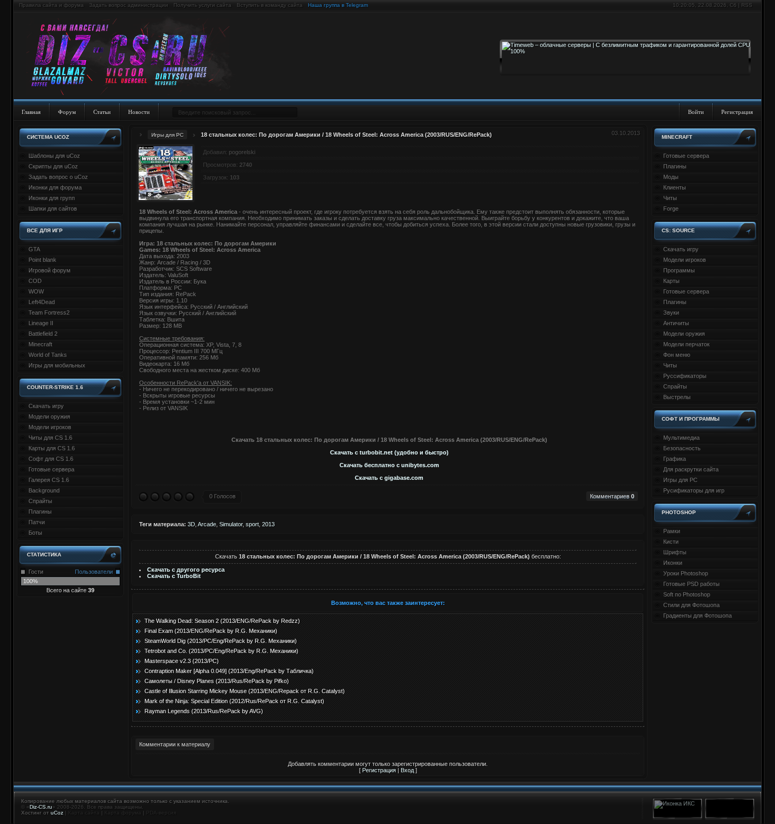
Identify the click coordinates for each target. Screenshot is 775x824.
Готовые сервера (51, 469)
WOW (36, 291)
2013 (268, 524)
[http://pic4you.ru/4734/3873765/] (391, 421)
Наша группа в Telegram (338, 5)
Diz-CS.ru (41, 807)
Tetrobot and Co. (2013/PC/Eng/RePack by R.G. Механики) (221, 651)
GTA (34, 249)
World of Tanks (47, 355)
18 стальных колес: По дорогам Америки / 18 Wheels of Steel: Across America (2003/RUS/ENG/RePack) (346, 134)
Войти (696, 112)
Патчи (36, 522)
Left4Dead (41, 302)
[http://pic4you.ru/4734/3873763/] (389, 421)
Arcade (207, 524)
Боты (35, 532)
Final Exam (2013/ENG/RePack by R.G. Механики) (210, 631)
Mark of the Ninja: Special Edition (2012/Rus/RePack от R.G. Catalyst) (234, 701)
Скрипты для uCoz (53, 166)
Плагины (40, 511)
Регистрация (737, 112)
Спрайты (40, 501)
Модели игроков (49, 427)
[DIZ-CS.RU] (133, 57)
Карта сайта (84, 813)
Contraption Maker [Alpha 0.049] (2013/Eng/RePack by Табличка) (229, 671)
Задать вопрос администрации (128, 5)
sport (252, 524)
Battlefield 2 (42, 333)
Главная (31, 112)
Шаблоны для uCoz (54, 156)
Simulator (231, 524)
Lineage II (40, 323)
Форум (67, 112)
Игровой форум (49, 270)
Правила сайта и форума (51, 5)
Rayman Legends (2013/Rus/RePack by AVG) (203, 711)
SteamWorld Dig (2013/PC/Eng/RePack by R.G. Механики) (220, 641)
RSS (746, 5)
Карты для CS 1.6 (51, 448)
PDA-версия (161, 813)
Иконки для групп (51, 198)
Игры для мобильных (56, 365)
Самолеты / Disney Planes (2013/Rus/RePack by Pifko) (216, 681)
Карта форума (122, 813)
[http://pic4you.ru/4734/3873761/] (387, 421)
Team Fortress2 (49, 312)
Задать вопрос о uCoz (58, 177)
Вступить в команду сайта (270, 5)
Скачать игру (46, 406)
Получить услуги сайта (202, 5)
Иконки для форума (55, 187)
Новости (139, 112)
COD (35, 281)
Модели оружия (49, 416)
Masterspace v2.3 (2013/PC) (181, 661)
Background (44, 490)
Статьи (102, 112)
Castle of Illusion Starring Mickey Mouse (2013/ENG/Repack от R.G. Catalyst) (244, 691)
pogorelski (242, 152)
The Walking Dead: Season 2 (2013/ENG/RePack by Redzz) (222, 621)
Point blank (42, 260)
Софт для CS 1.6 (50, 459)
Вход (407, 770)
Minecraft (40, 344)
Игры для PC (167, 135)
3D (191, 524)
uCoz (57, 813)
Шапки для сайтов (52, 208)
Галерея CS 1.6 (48, 480)
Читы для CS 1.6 (50, 437)
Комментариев (612, 496)
